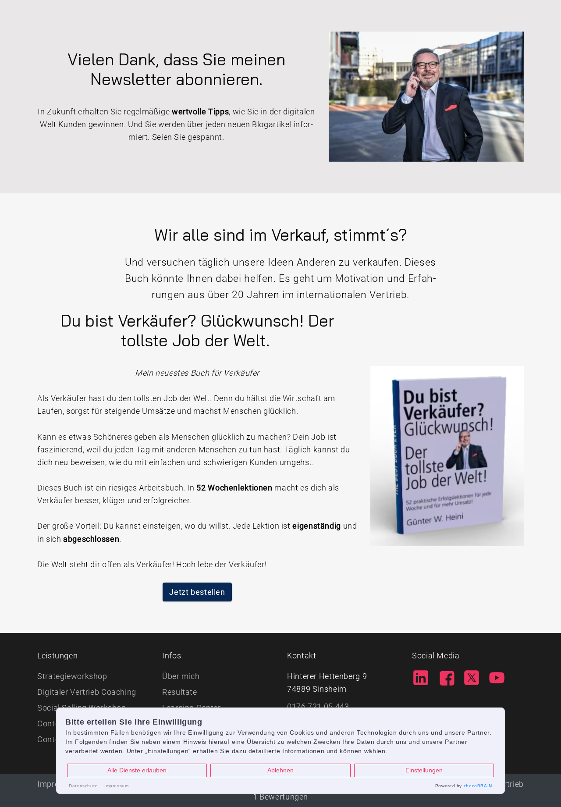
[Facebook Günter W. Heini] (446, 676)
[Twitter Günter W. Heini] (471, 676)
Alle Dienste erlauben (137, 770)
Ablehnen (280, 770)
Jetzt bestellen (197, 592)
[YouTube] (497, 676)
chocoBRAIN (478, 785)
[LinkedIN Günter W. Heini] (420, 676)
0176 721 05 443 (318, 706)
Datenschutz (83, 785)
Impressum (116, 785)
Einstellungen (424, 770)
